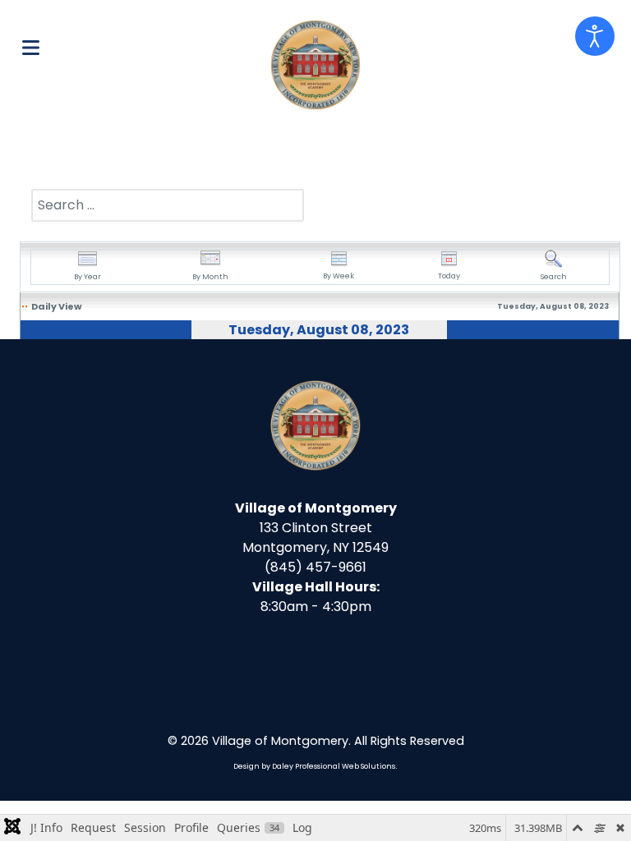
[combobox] (167, 205)
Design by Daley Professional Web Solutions (314, 766)
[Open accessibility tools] (595, 36)
